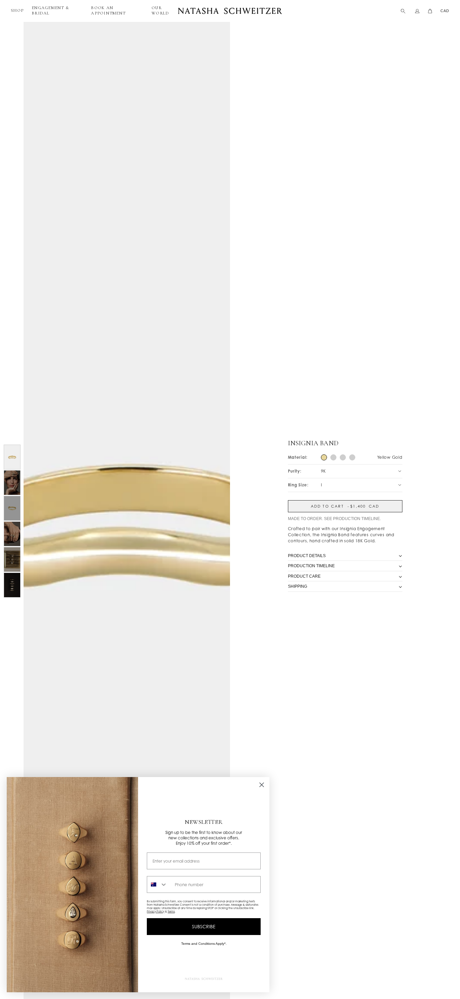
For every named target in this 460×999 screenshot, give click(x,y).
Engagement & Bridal (50, 10)
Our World (160, 10)
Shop (17, 10)
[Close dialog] (262, 785)
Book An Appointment (108, 10)
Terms (171, 911)
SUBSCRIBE (204, 926)
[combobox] (159, 884)
